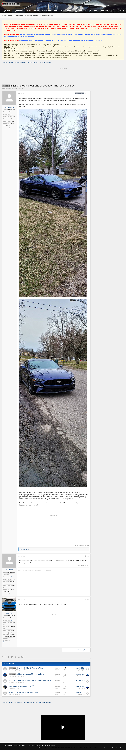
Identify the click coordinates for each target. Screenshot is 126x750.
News (7, 11)
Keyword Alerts (50, 11)
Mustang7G (66, 11)
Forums (19, 11)
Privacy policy (97, 747)
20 (10, 574)
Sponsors (61, 747)
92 (10, 618)
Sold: (30, 668)
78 (11, 114)
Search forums (32, 15)
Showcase (82, 11)
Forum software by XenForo (20, 745)
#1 (88, 93)
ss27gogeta (7, 89)
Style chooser (42, 747)
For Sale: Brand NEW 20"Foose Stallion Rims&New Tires (30, 680)
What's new (34, 11)
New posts (8, 15)
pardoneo (82, 688)
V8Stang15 (12, 694)
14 (10, 112)
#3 (88, 599)
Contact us (68, 747)
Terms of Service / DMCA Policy (82, 747)
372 (11, 577)
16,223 (12, 620)
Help (104, 747)
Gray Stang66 (13, 670)
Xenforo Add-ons (46, 745)
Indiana (12, 119)
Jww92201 (12, 688)
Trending (19, 15)
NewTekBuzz (12, 676)
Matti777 (9, 570)
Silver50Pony (13, 682)
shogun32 (9, 613)
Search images (47, 15)
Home (108, 747)
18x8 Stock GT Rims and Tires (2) (21, 686)
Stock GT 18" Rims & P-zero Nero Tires (23, 692)
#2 (88, 556)
